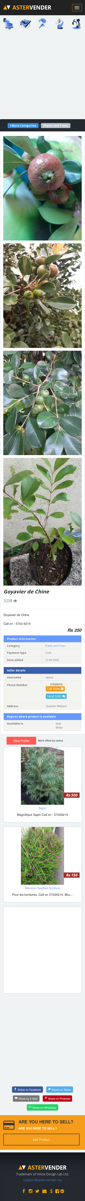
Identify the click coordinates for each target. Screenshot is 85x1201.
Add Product (41, 1139)
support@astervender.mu (42, 1180)
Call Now (53, 689)
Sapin (42, 808)
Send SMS (54, 696)
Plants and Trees (55, 646)
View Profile (21, 741)
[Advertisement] (42, 75)
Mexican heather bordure (42, 888)
